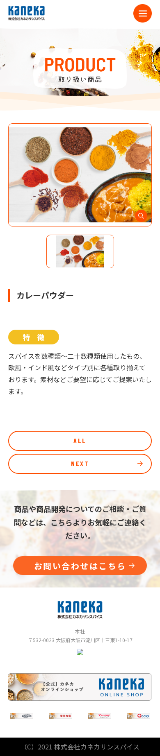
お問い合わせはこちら (80, 566)
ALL (80, 440)
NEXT (80, 463)
